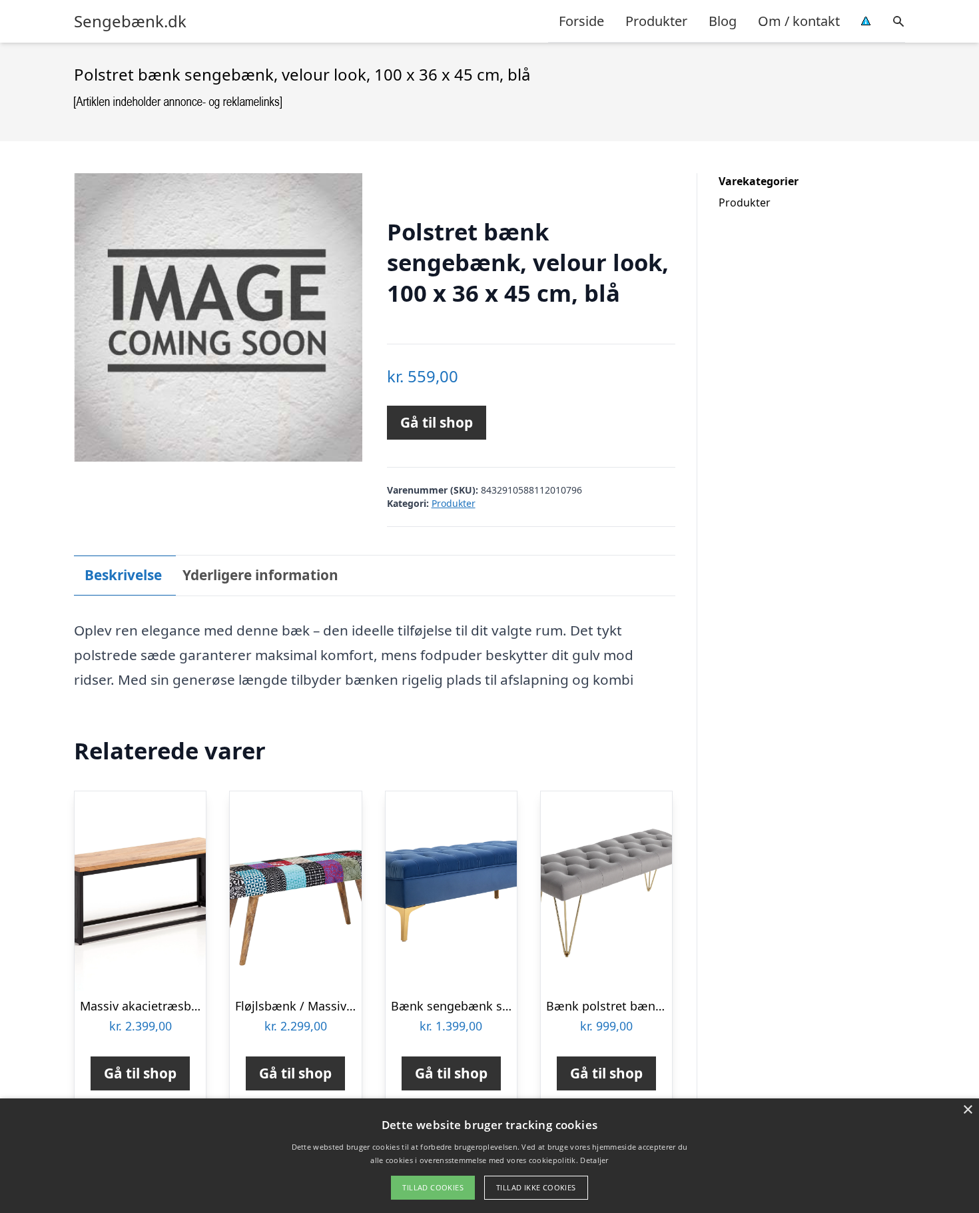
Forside (581, 21)
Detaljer (594, 1160)
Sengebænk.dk (130, 21)
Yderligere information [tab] (260, 575)
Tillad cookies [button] (433, 1187)
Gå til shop (436, 422)
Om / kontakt (799, 21)
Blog (723, 21)
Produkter (656, 21)
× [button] (967, 1110)
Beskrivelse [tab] (123, 575)
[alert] (489, 1155)
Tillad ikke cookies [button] (536, 1187)
